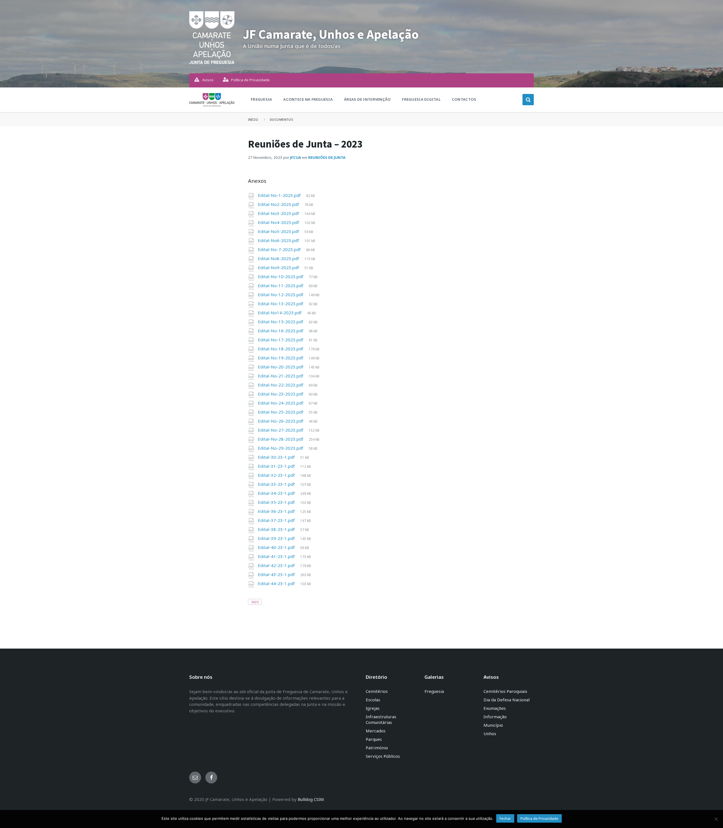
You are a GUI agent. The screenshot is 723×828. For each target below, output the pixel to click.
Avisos (208, 79)
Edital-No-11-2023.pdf (281, 285)
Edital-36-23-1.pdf (277, 511)
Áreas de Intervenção (367, 99)
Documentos (281, 119)
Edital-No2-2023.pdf (279, 204)
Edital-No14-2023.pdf (280, 312)
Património (377, 747)
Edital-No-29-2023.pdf (281, 448)
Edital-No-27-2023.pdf (281, 430)
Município (493, 725)
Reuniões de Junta (326, 157)
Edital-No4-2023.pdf (279, 222)
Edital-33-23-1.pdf (277, 484)
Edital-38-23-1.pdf (277, 529)
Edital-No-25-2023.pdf (281, 412)
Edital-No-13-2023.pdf (281, 303)
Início (253, 119)
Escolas (373, 699)
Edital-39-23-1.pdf (277, 538)
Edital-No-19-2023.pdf (281, 358)
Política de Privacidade (250, 79)
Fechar (505, 818)
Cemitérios (377, 691)
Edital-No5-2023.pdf (279, 231)
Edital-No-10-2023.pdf (281, 276)
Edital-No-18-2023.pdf (281, 349)
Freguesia (261, 99)
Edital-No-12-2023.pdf (281, 294)
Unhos (490, 733)
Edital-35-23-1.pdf (277, 502)
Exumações (495, 708)
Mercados (376, 730)
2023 (254, 602)
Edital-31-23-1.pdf (277, 466)
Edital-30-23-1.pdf (277, 457)
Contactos (464, 99)
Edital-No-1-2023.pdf (280, 195)
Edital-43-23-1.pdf (277, 574)
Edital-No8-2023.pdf (279, 258)
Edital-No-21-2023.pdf (281, 376)
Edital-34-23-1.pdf (277, 493)
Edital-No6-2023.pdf (279, 240)
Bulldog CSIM (311, 799)
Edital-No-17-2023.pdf (281, 339)
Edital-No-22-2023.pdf (281, 385)
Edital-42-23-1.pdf (277, 565)
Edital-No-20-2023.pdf (281, 367)
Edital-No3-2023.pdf (279, 213)
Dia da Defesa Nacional (507, 699)
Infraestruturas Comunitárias (381, 719)
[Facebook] (211, 777)
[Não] (716, 819)
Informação (495, 716)
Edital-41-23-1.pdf (277, 556)
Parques (374, 739)
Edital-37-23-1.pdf (277, 520)
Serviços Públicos (383, 756)
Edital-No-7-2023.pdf (280, 249)
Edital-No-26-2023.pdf (281, 421)
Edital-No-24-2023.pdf (281, 403)
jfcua (295, 157)
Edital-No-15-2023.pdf (281, 321)
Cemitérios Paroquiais (505, 691)
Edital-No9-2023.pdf (279, 267)
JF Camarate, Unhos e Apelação (331, 34)
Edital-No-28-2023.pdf (281, 439)
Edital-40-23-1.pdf (277, 547)
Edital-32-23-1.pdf (277, 475)
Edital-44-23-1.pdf (277, 583)
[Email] (195, 777)
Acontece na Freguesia (308, 99)
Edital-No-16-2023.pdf (281, 330)
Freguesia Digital (421, 99)
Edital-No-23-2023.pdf (281, 394)
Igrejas (373, 708)
